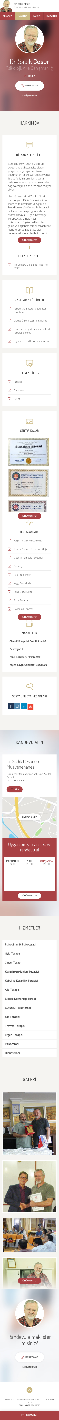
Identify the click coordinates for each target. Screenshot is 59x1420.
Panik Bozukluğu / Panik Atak (25, 657)
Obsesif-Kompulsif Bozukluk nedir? (28, 641)
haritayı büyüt (29, 817)
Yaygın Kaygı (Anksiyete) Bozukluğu (28, 665)
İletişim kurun (29, 95)
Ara (17, 789)
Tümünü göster (29, 240)
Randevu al (32, 1415)
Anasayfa (7, 15)
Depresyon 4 (16, 649)
